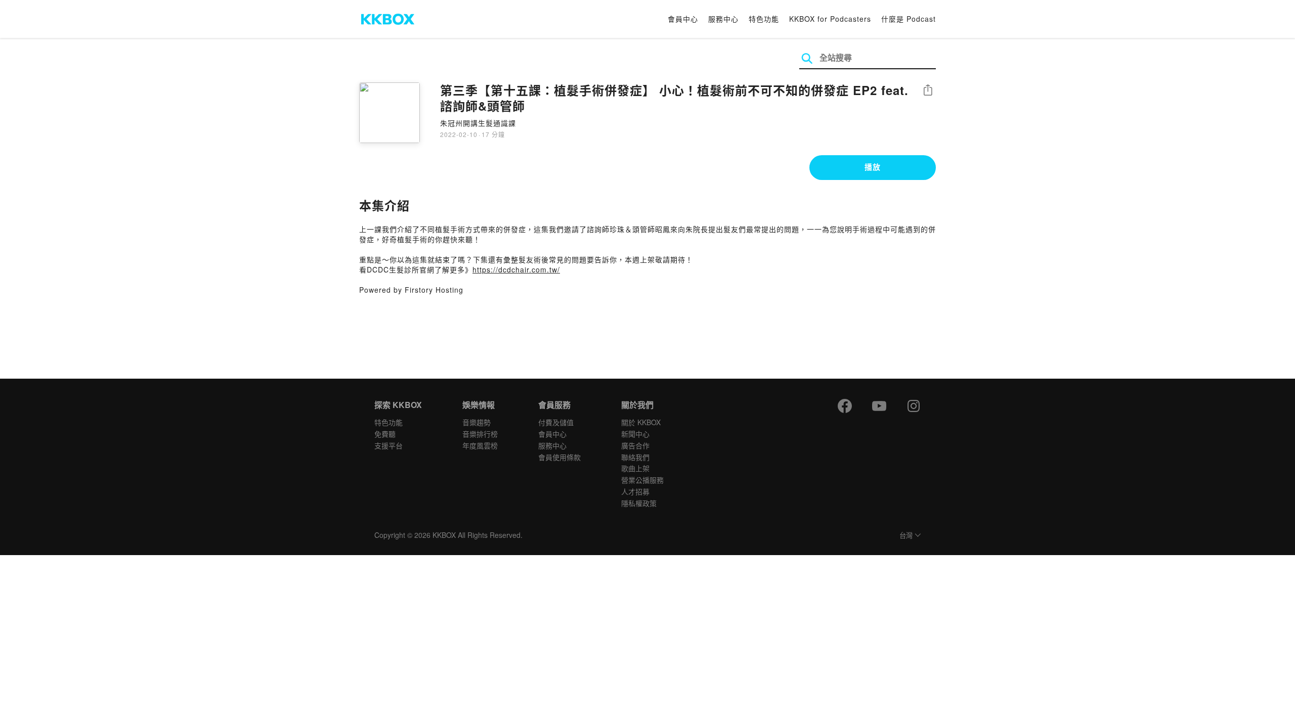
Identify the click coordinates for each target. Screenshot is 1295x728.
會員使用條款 (559, 457)
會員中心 (683, 19)
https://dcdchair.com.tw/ (516, 269)
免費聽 (385, 434)
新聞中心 (635, 434)
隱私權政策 (639, 503)
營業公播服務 (642, 480)
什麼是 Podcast (908, 19)
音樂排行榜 (480, 434)
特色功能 (764, 19)
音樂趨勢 (476, 422)
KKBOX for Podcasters (830, 19)
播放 (873, 166)
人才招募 (635, 491)
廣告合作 (635, 445)
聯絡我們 (635, 457)
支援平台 (388, 445)
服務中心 (723, 19)
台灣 (906, 535)
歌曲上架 (635, 468)
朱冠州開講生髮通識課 (478, 123)
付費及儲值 (556, 422)
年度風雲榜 (480, 445)
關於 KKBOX (641, 422)
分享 (927, 91)
